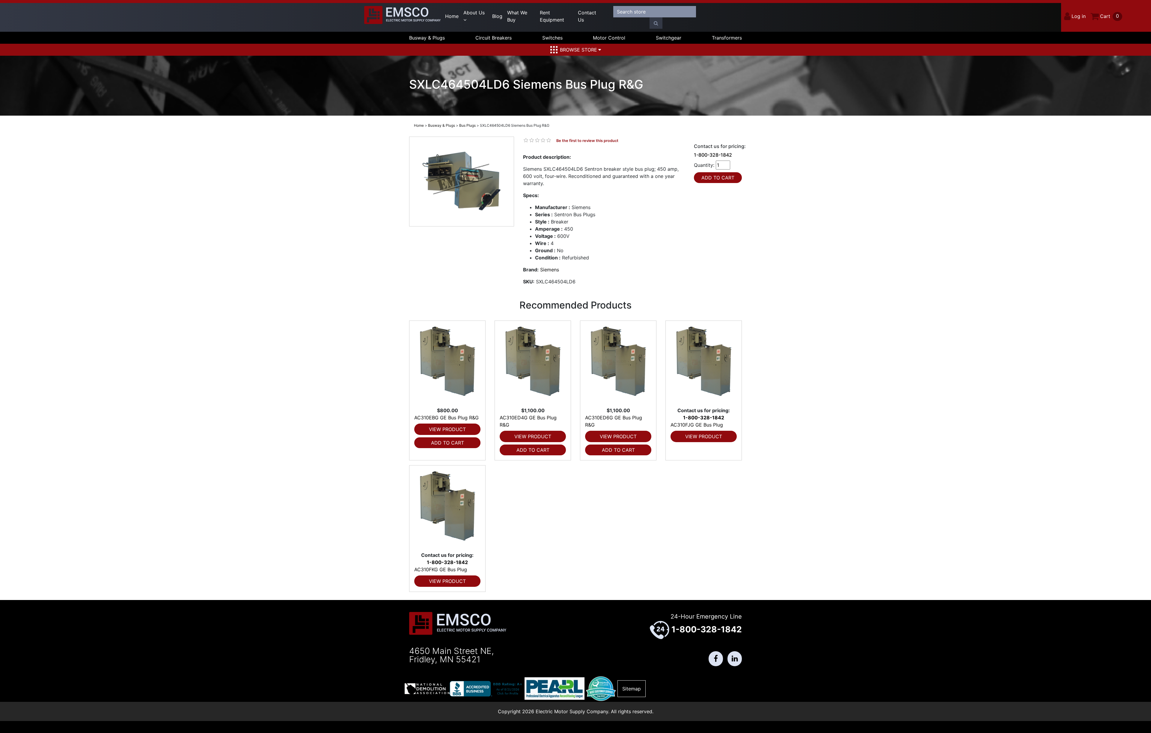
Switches (552, 38)
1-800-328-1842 (713, 155)
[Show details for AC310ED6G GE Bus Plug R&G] (618, 364)
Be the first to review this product (587, 140)
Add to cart (447, 443)
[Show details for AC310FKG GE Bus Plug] (447, 508)
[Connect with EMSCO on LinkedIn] (734, 658)
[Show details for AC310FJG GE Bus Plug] (704, 364)
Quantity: (704, 165)
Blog (497, 16)
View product (447, 429)
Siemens (549, 270)
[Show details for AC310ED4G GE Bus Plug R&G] (533, 364)
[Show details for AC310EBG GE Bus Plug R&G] (447, 364)
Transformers (727, 38)
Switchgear (668, 38)
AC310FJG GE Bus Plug (697, 425)
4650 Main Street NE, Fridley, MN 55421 (451, 655)
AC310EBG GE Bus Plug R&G (446, 418)
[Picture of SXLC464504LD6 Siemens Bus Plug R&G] (461, 181)
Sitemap (631, 689)
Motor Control (609, 38)
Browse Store (578, 50)
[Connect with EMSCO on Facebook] (716, 658)
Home (452, 16)
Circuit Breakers (493, 38)
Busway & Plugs (427, 38)
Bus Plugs (467, 125)
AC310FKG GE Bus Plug (440, 569)
